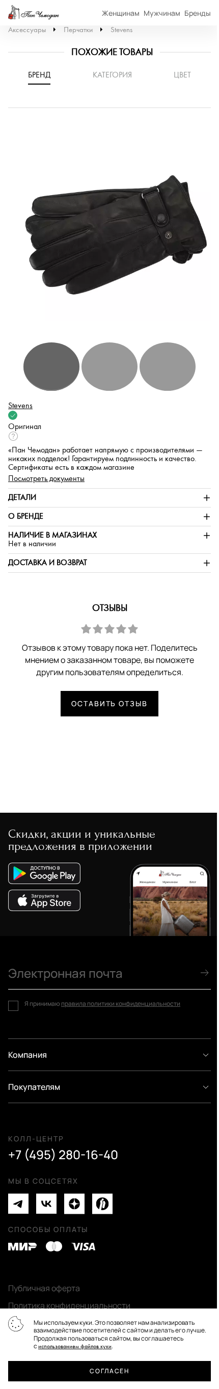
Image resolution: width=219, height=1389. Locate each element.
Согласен (109, 1371)
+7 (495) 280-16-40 (63, 1154)
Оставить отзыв (109, 703)
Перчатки (78, 29)
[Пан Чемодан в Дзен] (74, 1203)
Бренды (197, 13)
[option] (109, 229)
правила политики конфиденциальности (120, 1003)
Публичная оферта (44, 1288)
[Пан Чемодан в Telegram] (18, 1203)
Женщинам (121, 13)
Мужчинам (162, 13)
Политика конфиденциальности (69, 1305)
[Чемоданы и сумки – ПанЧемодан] (33, 12)
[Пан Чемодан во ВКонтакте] (46, 1203)
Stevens (121, 29)
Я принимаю (102, 1004)
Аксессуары (27, 29)
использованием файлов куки (75, 1346)
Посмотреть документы (46, 478)
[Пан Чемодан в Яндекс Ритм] (102, 1203)
